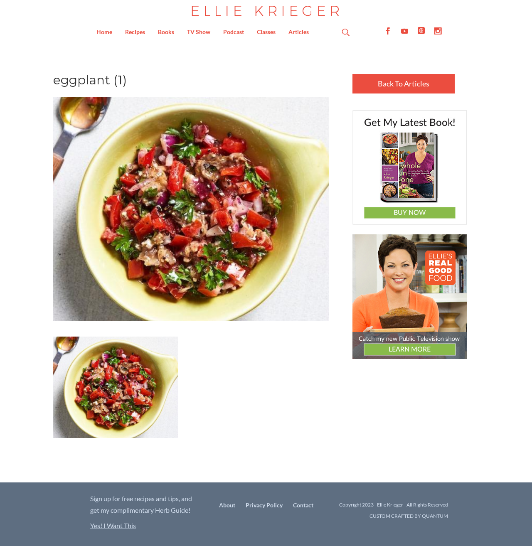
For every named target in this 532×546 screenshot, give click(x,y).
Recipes (135, 31)
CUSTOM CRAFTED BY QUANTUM (408, 516)
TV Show (198, 31)
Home (104, 31)
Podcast (233, 31)
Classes (266, 31)
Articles (298, 31)
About (227, 505)
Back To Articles (403, 83)
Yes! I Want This (113, 525)
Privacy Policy (264, 505)
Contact (303, 505)
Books (166, 31)
